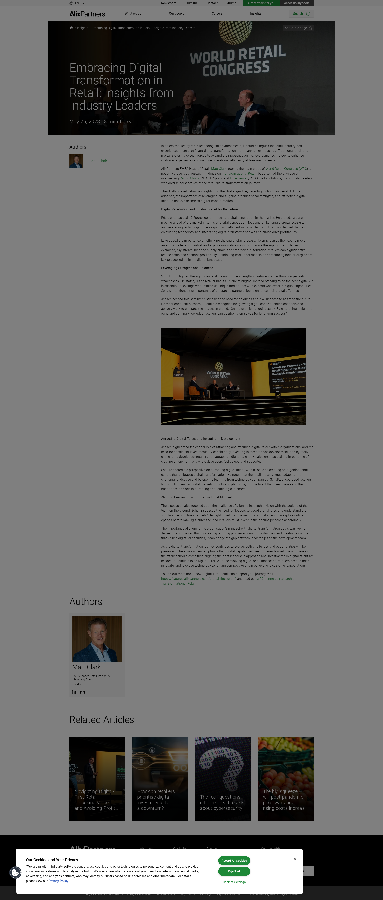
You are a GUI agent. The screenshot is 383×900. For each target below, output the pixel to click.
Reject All (234, 871)
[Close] (294, 858)
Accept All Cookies (234, 860)
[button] (15, 872)
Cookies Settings (234, 882)
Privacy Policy (58, 881)
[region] (159, 871)
